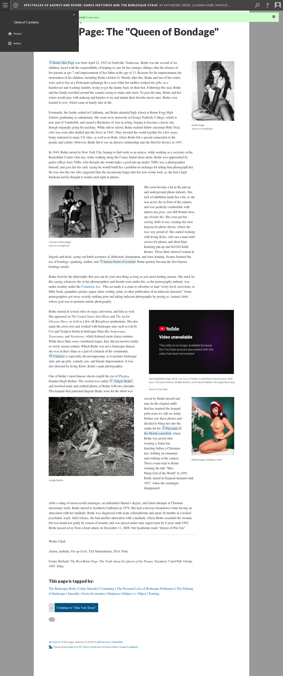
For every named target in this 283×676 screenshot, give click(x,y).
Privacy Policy (110, 646)
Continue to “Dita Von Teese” (76, 607)
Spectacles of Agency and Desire (91, 5)
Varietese (59, 356)
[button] (267, 5)
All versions (104, 641)
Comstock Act (90, 286)
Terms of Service (92, 646)
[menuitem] (5, 5)
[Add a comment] (54, 620)
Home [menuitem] (17, 33)
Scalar (70, 646)
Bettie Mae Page (63, 62)
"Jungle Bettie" (123, 381)
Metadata (117, 641)
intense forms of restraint (119, 261)
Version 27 (55, 641)
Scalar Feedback (129, 646)
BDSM (176, 246)
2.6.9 (77, 646)
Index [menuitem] (17, 43)
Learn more (92, 17)
